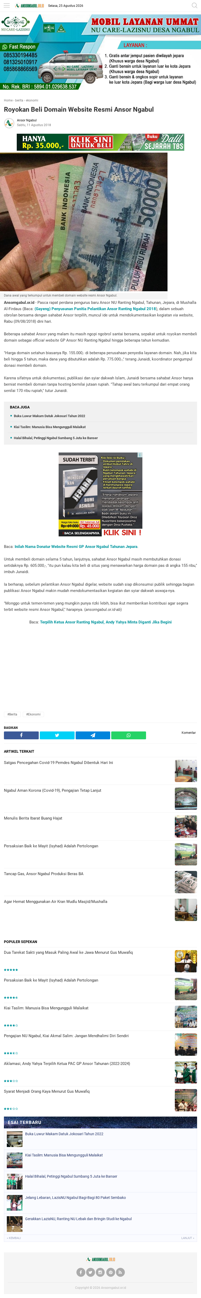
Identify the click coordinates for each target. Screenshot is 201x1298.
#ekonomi (33, 714)
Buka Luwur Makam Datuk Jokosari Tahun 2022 (49, 416)
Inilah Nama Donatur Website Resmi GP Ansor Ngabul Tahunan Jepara (76, 546)
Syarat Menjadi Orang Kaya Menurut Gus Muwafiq (47, 1091)
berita (19, 100)
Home (8, 100)
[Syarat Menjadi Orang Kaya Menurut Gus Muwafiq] (186, 1100)
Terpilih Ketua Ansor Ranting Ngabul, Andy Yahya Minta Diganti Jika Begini (106, 622)
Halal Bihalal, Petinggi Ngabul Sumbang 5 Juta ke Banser (56, 438)
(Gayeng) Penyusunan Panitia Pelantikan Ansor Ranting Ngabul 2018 (95, 308)
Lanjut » (187, 1238)
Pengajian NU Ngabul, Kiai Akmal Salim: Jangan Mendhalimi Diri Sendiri (66, 1035)
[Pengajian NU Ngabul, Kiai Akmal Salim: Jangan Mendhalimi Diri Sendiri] (186, 1045)
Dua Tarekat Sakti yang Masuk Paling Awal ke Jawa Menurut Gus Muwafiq (68, 952)
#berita (12, 714)
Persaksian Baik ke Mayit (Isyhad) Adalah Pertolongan (51, 980)
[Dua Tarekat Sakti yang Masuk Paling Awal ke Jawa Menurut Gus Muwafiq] (186, 961)
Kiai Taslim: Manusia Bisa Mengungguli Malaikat (50, 427)
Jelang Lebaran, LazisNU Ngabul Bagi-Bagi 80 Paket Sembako (75, 1197)
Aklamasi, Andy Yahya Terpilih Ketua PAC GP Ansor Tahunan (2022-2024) (67, 1063)
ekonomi (32, 100)
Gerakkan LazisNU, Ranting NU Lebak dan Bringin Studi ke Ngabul (78, 1219)
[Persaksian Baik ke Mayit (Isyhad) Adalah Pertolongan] (186, 989)
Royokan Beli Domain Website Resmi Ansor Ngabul (79, 109)
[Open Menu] (6, 6)
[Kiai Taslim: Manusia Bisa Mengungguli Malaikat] (186, 1017)
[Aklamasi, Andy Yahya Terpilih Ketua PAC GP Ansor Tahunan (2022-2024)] (186, 1073)
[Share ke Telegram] (93, 735)
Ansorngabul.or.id (113, 1288)
